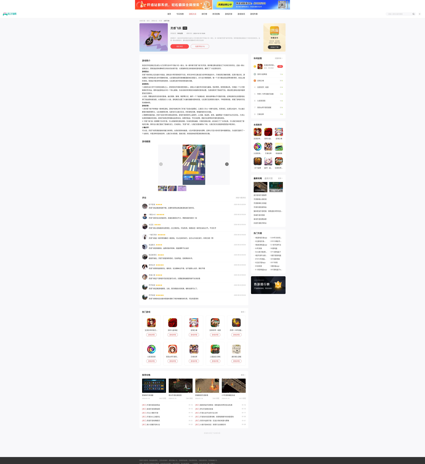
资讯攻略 (216, 14)
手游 (160, 20)
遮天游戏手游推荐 (260, 195)
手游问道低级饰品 (260, 207)
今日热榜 (180, 14)
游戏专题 (254, 14)
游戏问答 (228, 14)
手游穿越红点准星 (260, 203)
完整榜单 (278, 58)
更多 (242, 312)
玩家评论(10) (200, 46)
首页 (169, 14)
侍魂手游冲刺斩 (259, 215)
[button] (227, 164)
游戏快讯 (241, 14)
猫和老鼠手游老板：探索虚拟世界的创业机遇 (268, 211)
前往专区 (180, 46)
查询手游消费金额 (260, 219)
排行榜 (204, 14)
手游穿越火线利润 (260, 199)
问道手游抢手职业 (260, 223)
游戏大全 (192, 14)
